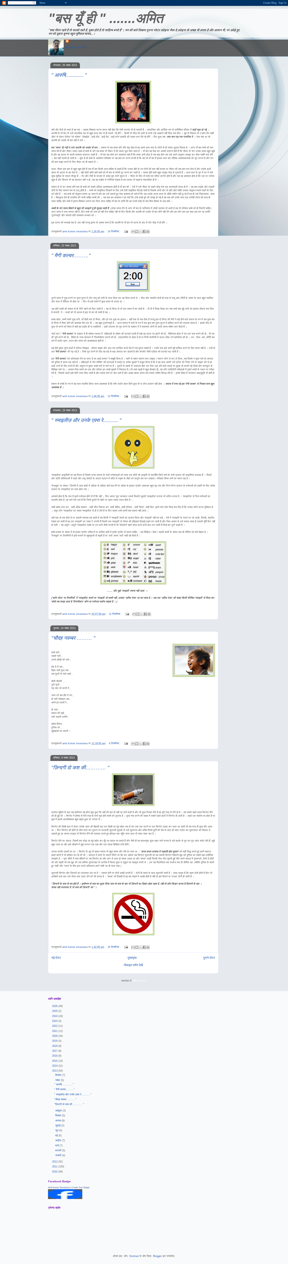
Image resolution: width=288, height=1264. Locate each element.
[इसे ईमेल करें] (133, 231)
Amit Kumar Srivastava (59, 1187)
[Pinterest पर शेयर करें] (148, 231)
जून (57, 1130)
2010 (55, 1171)
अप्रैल (58, 1140)
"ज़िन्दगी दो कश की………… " (80, 768)
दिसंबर (58, 1075)
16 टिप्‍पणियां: (114, 946)
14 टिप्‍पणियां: (114, 231)
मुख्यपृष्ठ (132, 957)
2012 (55, 1161)
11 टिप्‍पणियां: (115, 613)
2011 (55, 1166)
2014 (55, 1065)
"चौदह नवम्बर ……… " (73, 638)
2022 (55, 1025)
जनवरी (58, 1155)
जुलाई (58, 1125)
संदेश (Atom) (138, 980)
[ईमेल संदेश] (126, 231)
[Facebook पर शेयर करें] (144, 231)
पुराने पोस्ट (209, 957)
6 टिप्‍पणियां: (114, 743)
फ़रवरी (58, 1150)
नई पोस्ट (56, 957)
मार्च (57, 1145)
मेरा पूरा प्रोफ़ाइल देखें (76, 47)
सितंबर (58, 1115)
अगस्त (58, 1120)
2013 (55, 1070)
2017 (55, 1050)
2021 (55, 1031)
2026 (55, 1006)
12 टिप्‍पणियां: (114, 396)
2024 (55, 1016)
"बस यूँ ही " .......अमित (105, 18)
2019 (55, 1040)
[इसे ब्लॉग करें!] (137, 231)
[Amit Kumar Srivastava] (65, 1198)
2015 (55, 1060)
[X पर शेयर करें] (140, 231)
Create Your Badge (81, 1187)
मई (57, 1135)
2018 (55, 1045)
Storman (134, 1256)
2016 (55, 1055)
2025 (55, 1011)
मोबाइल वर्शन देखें (133, 965)
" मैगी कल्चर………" (71, 255)
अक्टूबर (59, 1110)
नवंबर (58, 1080)
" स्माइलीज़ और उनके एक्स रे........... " (86, 420)
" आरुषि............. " (69, 75)
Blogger (157, 1256)
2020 (55, 1035)
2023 (55, 1021)
